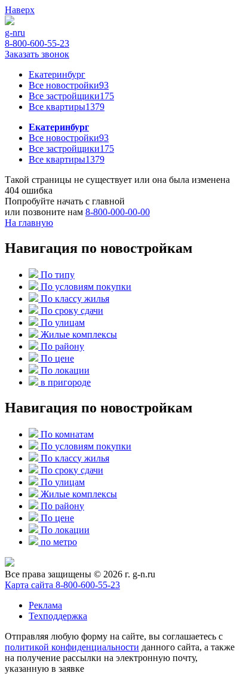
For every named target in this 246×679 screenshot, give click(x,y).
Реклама (45, 605)
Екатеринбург (57, 74)
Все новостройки (69, 85)
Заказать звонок (37, 54)
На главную (29, 223)
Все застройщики (71, 96)
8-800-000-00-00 (117, 212)
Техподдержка (58, 616)
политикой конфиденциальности (72, 647)
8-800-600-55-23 (37, 43)
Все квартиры (66, 107)
